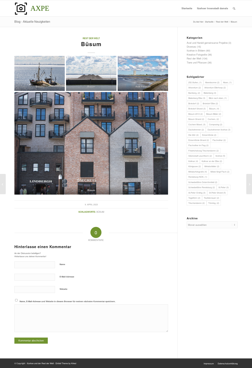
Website (63, 289)
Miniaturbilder (211, 166)
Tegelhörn (194, 197)
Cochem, (213, 119)
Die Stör (193, 134)
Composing (215, 124)
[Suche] (234, 8)
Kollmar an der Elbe (212, 161)
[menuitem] (187, 8)
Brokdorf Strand (197, 108)
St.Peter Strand (217, 192)
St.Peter (223, 187)
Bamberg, (194, 92)
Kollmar (193, 161)
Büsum (100, 211)
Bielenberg (210, 92)
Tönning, (213, 202)
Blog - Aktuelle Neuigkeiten (32, 21)
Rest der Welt (91, 38)
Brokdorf (193, 103)
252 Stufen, (195, 82)
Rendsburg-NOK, (197, 176)
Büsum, (214, 108)
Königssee (194, 166)
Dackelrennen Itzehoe (219, 129)
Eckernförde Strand (198, 140)
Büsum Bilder (213, 113)
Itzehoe (220, 155)
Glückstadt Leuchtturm (200, 155)
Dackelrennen (196, 129)
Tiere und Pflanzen (197, 62)
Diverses (191, 46)
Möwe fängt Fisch (219, 171)
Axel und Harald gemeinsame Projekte (207, 42)
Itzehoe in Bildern (196, 50)
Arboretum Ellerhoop (215, 87)
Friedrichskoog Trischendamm (203, 150)
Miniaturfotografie (197, 171)
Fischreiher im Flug (198, 145)
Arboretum (194, 87)
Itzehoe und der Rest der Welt (40, 363)
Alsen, (227, 82)
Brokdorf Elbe (210, 103)
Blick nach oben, (218, 97)
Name (62, 264)
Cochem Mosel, (197, 124)
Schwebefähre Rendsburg (201, 187)
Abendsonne (212, 82)
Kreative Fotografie (197, 54)
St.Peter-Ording (197, 192)
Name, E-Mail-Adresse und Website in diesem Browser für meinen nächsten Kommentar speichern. (67, 301)
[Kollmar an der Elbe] (3, 184)
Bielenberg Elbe (196, 97)
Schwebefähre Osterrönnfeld (202, 182)
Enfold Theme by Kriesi (66, 363)
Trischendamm (196, 202)
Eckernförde (209, 134)
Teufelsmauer (211, 197)
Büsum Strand (196, 119)
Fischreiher (219, 140)
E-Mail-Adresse (67, 276)
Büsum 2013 (195, 113)
